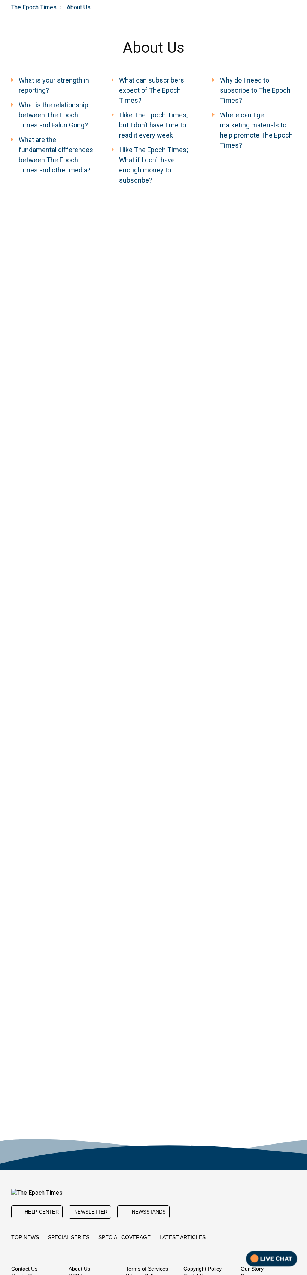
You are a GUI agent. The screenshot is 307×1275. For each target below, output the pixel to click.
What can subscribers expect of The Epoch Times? (151, 90)
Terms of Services (147, 1269)
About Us (79, 7)
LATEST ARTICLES (182, 1237)
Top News (25, 1237)
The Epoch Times (34, 7)
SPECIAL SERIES (68, 1237)
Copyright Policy (202, 1269)
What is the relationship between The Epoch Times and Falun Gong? (53, 115)
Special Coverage (124, 1237)
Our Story (252, 1269)
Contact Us (24, 1269)
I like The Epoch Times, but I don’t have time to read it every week (153, 125)
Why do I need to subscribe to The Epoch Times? (255, 90)
